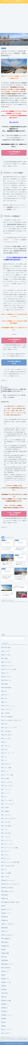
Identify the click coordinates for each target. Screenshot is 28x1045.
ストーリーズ (6, 793)
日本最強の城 (6, 938)
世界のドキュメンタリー (9, 880)
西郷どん (5, 1004)
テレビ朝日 (6, 807)
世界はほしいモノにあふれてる (11, 884)
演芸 (4, 975)
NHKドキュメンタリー (8, 666)
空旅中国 (5, 993)
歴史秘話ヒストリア (8, 964)
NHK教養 (5, 684)
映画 (4, 949)
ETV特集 (5, 658)
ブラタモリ (3, 48)
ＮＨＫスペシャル (7, 1029)
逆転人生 (5, 1011)
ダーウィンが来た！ (8, 800)
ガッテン (5, 771)
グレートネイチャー (8, 782)
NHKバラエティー (7, 676)
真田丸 (5, 986)
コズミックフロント (8, 786)
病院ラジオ (6, 978)
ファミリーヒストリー (9, 844)
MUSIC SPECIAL (7, 662)
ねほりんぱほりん (7, 735)
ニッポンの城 (6, 822)
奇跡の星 (5, 917)
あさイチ (5, 702)
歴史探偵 (5, 960)
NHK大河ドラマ (7, 680)
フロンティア (6, 851)
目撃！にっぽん (7, 982)
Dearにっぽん (6, 655)
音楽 (4, 1022)
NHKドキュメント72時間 (9, 669)
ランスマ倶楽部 (7, 873)
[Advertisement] (14, 18)
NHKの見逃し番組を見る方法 (14, 362)
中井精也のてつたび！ (9, 891)
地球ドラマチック (7, 909)
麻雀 (4, 1026)
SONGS (5, 691)
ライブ (5, 869)
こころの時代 (6, 713)
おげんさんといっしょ (9, 706)
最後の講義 (6, 953)
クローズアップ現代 (8, 775)
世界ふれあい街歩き (8, 887)
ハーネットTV (6, 837)
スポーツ (5, 796)
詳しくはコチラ (14, 122)
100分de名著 (6, 647)
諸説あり (5, 1008)
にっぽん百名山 (7, 731)
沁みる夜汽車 (6, 967)
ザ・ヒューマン (7, 789)
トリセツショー (7, 815)
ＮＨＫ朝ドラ (6, 1033)
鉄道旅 (5, 1018)
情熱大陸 (5, 920)
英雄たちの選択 (7, 1000)
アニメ (5, 757)
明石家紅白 (6, 942)
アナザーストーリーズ (9, 753)
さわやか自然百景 (7, 716)
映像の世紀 (6, 946)
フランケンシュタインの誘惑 (10, 847)
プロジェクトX (7, 858)
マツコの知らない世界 (9, 866)
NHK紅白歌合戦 (7, 687)
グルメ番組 (6, 778)
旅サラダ (5, 931)
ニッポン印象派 (7, 826)
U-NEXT (5, 698)
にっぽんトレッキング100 (10, 727)
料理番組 (5, 928)
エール (5, 760)
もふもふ (5, 749)
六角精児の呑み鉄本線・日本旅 (11, 902)
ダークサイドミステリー (9, 804)
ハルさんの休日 (7, 833)
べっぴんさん (6, 746)
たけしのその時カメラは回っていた (12, 720)
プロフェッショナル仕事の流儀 (11, 862)
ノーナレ (5, 829)
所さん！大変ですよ (8, 924)
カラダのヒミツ (7, 764)
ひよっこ (5, 742)
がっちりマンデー (7, 709)
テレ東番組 (6, 811)
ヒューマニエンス (7, 840)
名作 (4, 906)
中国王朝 (5, 895)
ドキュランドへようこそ (9, 818)
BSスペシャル (6, 651)
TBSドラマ (6, 695)
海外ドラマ (6, 971)
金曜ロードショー (7, 1015)
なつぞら (5, 724)
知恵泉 (5, 989)
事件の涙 (5, 898)
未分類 (5, 957)
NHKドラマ (6, 673)
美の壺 (5, 997)
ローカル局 (6, 877)
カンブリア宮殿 (7, 767)
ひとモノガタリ (7, 738)
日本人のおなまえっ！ (9, 935)
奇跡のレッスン (7, 913)
